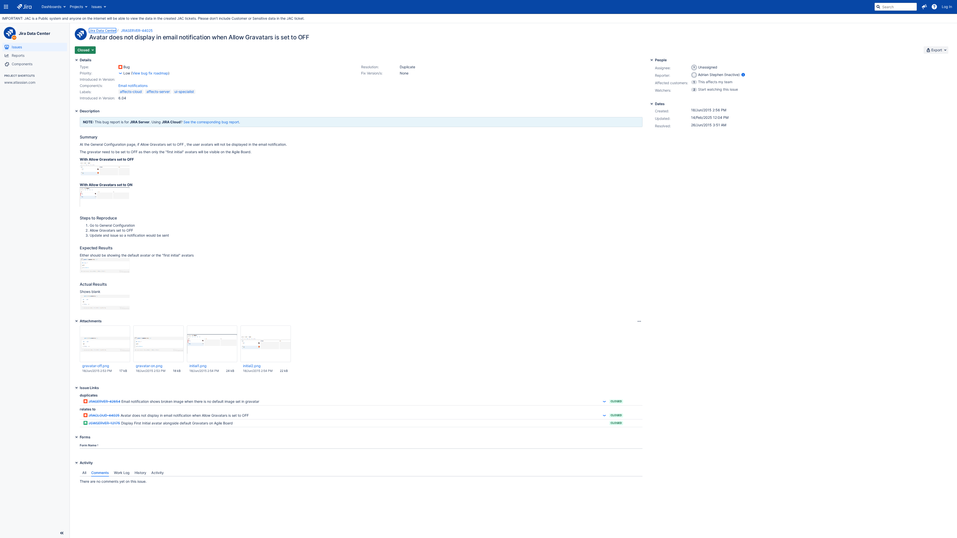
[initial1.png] (105, 205)
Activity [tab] (157, 473)
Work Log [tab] (122, 473)
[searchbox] (896, 7)
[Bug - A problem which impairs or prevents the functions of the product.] (120, 67)
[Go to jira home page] (24, 7)
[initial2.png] (105, 177)
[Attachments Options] (639, 321)
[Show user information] (743, 74)
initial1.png (198, 366)
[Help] (934, 7)
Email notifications (133, 85)
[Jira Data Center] (10, 33)
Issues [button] (96, 6)
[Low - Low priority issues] (120, 73)
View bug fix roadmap (150, 73)
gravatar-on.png (149, 366)
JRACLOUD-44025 (104, 415)
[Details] (76, 60)
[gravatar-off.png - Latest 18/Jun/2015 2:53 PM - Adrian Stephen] (105, 344)
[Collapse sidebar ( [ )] (62, 533)
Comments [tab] (100, 473)
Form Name (88, 445)
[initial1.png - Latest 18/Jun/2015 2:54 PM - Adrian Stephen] (212, 344)
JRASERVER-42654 (104, 401)
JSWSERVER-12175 (104, 423)
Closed (616, 401)
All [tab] (84, 473)
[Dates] (651, 104)
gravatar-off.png (95, 366)
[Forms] (76, 437)
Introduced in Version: (97, 98)
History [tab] (140, 473)
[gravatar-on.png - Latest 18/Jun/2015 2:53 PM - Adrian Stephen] (158, 344)
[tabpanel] (361, 480)
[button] (5, 7)
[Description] (76, 111)
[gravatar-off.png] (105, 308)
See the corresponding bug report (211, 122)
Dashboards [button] (51, 6)
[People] (651, 60)
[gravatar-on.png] (105, 271)
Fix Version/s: (372, 73)
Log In (947, 6)
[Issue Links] (76, 388)
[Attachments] (76, 321)
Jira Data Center (34, 33)
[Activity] (76, 463)
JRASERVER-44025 (137, 30)
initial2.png (252, 366)
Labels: (85, 92)
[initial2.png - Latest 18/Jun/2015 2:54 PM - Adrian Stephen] (266, 344)
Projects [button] (76, 6)
